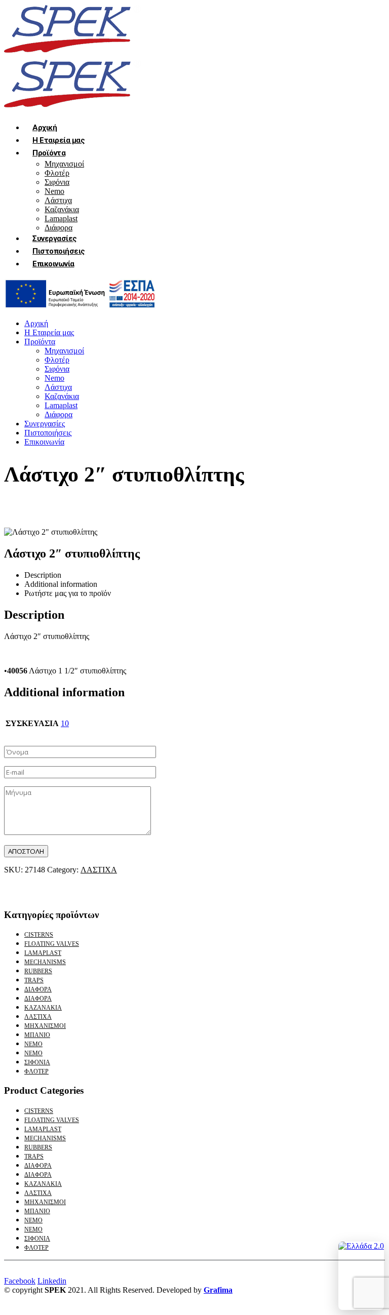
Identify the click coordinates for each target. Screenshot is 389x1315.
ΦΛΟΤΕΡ (36, 1071)
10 (65, 723)
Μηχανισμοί (64, 164)
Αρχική (44, 127)
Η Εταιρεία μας (58, 140)
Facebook (19, 1281)
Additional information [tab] (60, 584)
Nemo (54, 191)
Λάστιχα (58, 200)
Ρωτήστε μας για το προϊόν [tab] (67, 593)
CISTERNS (38, 934)
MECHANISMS (45, 962)
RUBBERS (38, 971)
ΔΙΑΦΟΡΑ (38, 989)
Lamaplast (61, 218)
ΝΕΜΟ (33, 1044)
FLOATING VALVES (51, 943)
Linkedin (51, 1281)
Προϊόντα (48, 152)
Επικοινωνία (53, 263)
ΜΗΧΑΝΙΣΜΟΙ (45, 1025)
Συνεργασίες (54, 238)
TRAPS (34, 980)
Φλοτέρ (57, 173)
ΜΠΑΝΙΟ (37, 1035)
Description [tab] (42, 575)
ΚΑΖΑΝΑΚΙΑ (43, 1007)
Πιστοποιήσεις (58, 251)
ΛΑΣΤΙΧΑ (99, 869)
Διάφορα (58, 414)
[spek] (80, 306)
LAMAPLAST (42, 953)
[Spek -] (75, 54)
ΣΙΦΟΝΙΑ (37, 1062)
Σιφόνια (57, 182)
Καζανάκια (62, 209)
